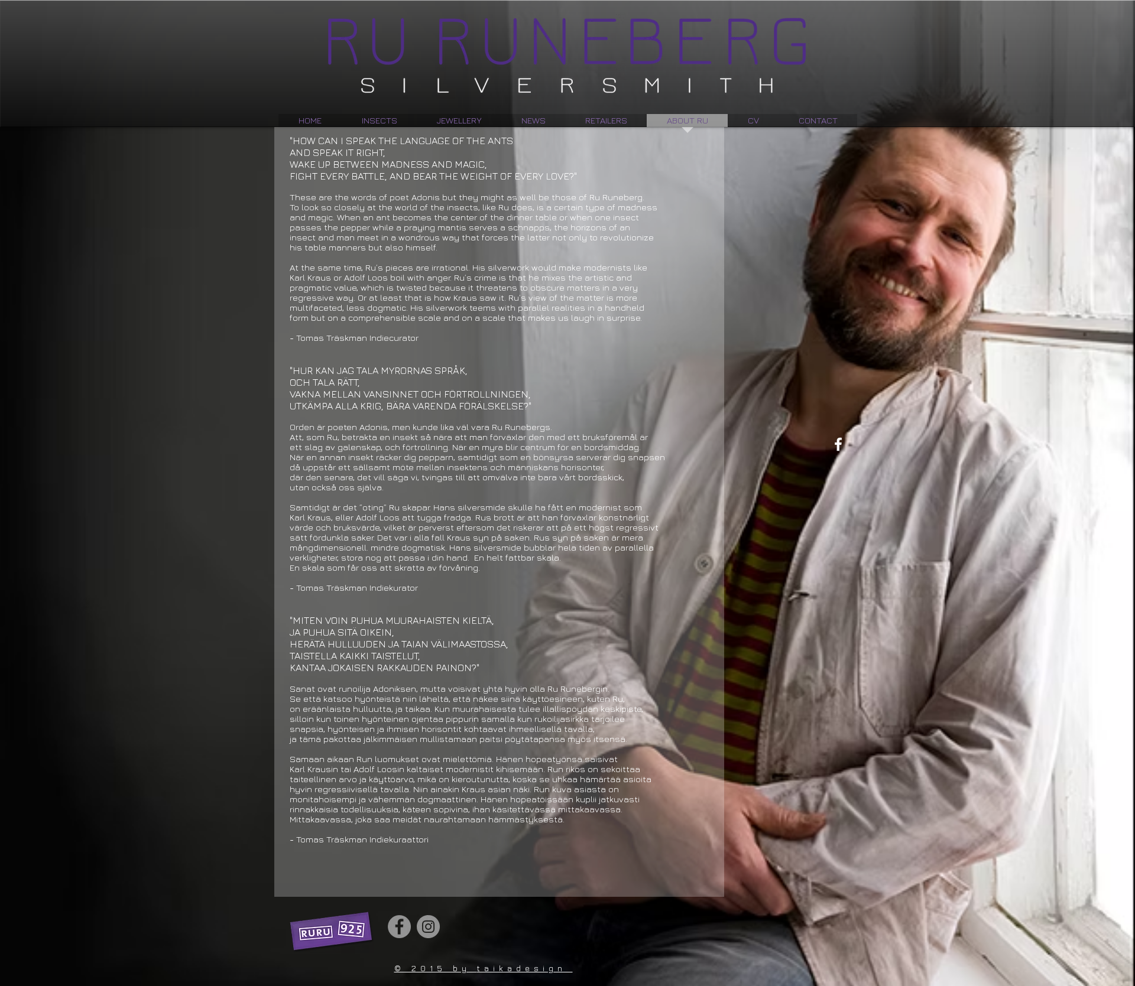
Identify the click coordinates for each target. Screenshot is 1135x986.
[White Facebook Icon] (838, 444)
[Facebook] (399, 926)
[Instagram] (428, 926)
